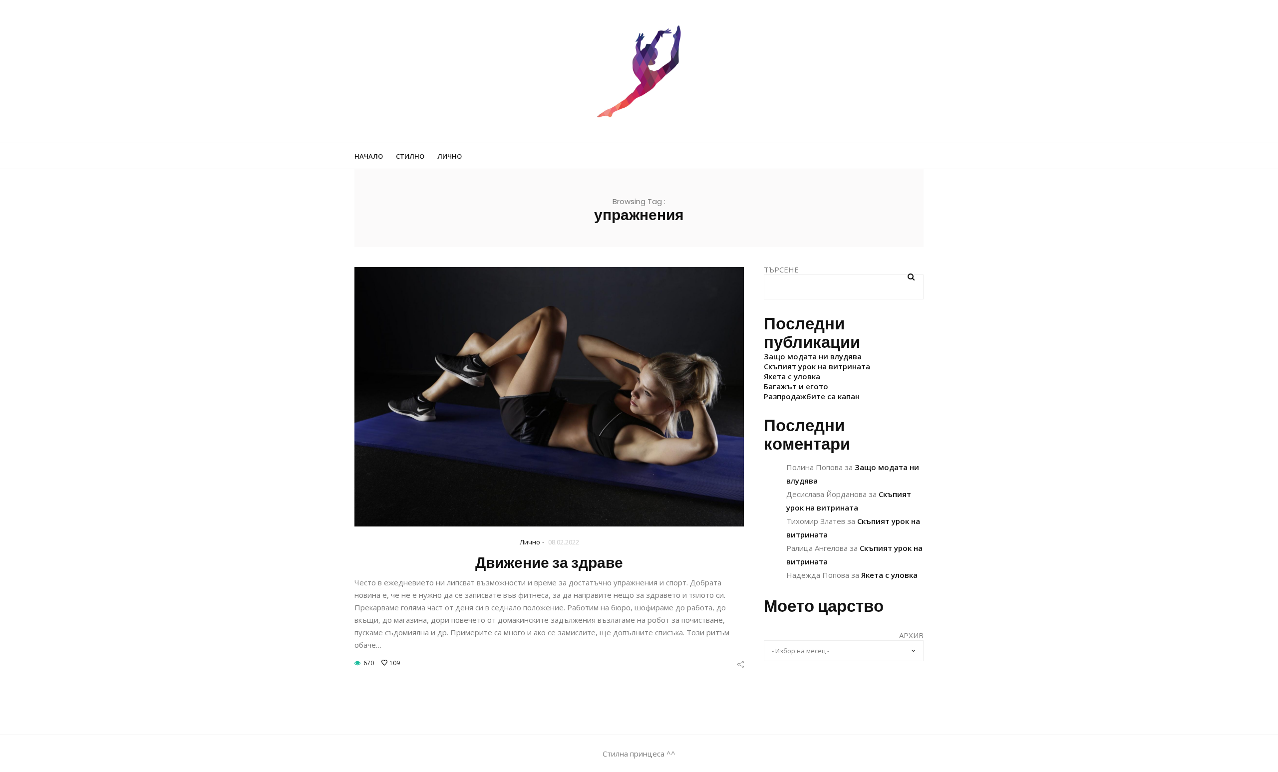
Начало (368, 156)
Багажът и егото (796, 386)
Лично (449, 156)
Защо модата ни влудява (813, 356)
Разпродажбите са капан (812, 396)
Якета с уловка (792, 376)
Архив (911, 635)
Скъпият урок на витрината (817, 366)
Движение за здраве (549, 562)
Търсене (781, 269)
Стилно (410, 156)
